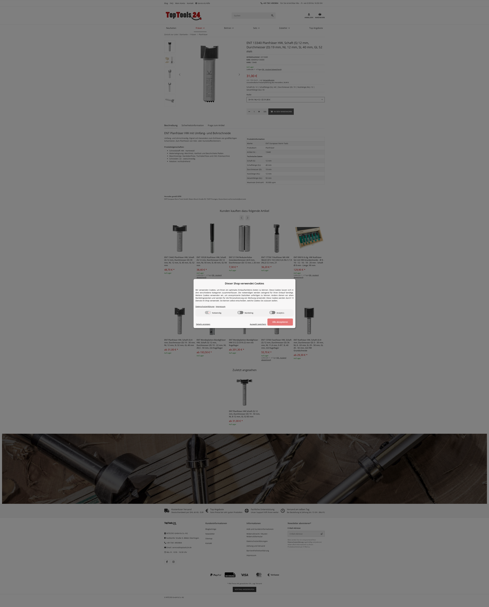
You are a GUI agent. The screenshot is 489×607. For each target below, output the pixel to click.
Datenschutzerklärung (204, 306)
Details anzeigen (203, 324)
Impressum (220, 306)
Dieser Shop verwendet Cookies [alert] (244, 283)
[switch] (208, 312)
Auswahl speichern (258, 324)
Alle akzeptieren (280, 322)
